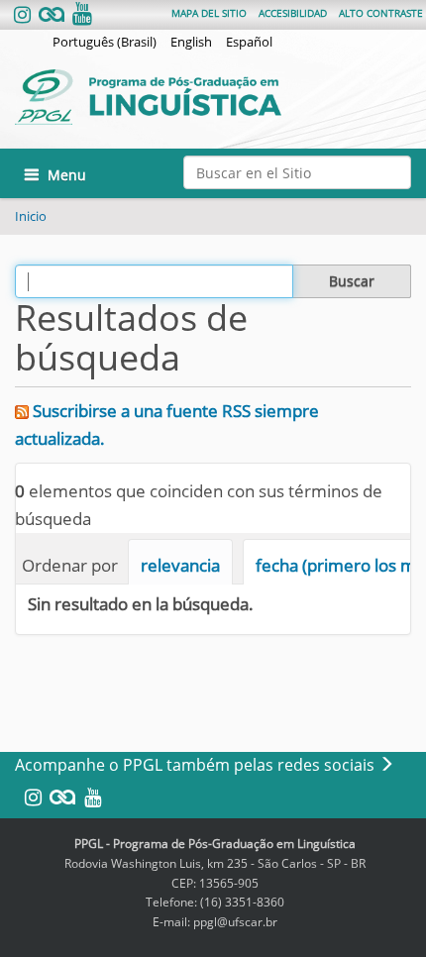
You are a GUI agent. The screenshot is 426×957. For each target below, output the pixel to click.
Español (249, 42)
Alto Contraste (381, 13)
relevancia (180, 565)
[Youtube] (80, 15)
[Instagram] (24, 15)
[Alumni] (51, 15)
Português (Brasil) (105, 42)
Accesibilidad (293, 13)
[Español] (205, 97)
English (191, 42)
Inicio (31, 216)
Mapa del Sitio (209, 13)
